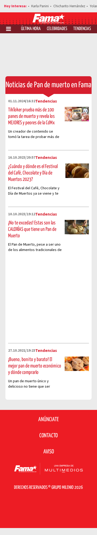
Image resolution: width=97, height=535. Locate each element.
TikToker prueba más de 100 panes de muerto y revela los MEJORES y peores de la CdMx (31, 116)
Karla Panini (40, 6)
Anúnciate (48, 419)
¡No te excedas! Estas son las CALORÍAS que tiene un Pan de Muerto (32, 229)
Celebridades (57, 29)
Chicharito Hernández (69, 6)
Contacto (48, 435)
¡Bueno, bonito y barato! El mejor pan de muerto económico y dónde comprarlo (34, 366)
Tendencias (82, 29)
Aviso (48, 451)
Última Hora (31, 29)
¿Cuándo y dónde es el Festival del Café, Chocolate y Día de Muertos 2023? (33, 173)
